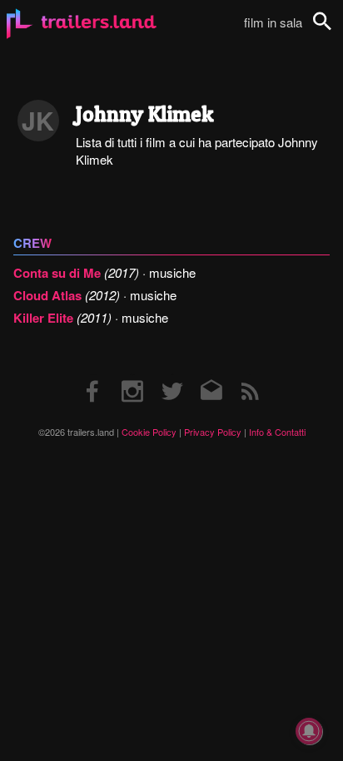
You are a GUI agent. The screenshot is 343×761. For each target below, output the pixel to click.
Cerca (333, 30)
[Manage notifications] (309, 731)
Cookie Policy (149, 431)
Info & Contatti (277, 431)
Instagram (132, 374)
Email (211, 374)
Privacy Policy (212, 431)
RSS (250, 374)
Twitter (172, 374)
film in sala (273, 22)
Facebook (93, 374)
